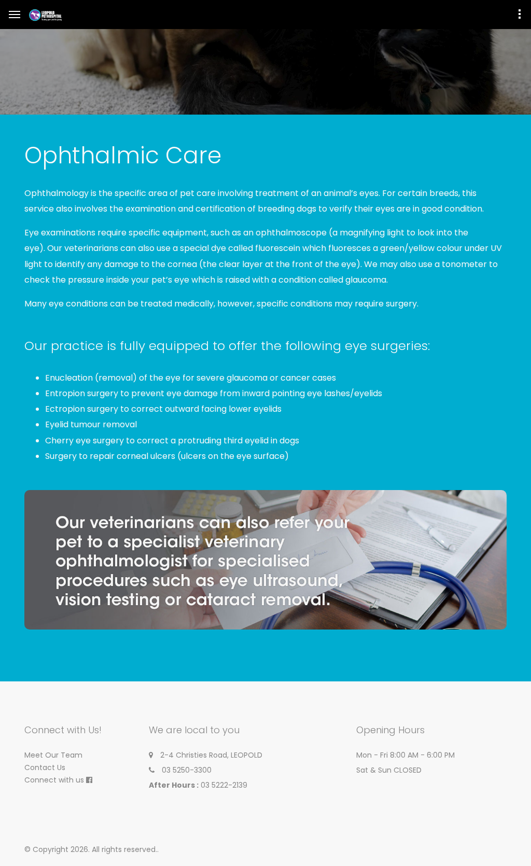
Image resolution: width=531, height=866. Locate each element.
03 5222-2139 (224, 785)
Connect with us (54, 780)
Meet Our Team (53, 755)
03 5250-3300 (187, 770)
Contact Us (44, 767)
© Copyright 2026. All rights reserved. (90, 849)
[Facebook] (89, 780)
